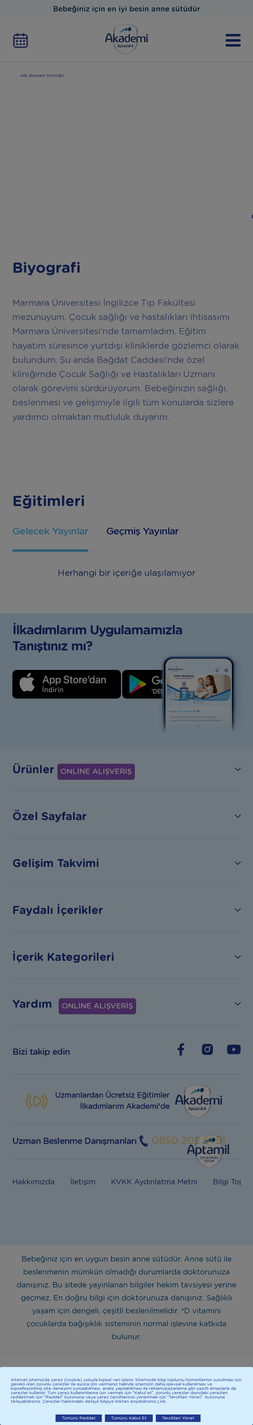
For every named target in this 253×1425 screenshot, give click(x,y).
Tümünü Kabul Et (129, 1418)
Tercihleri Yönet (178, 1418)
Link (161, 1401)
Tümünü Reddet (79, 1418)
